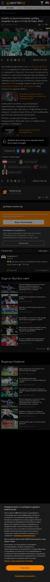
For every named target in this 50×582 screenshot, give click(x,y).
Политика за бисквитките (24, 535)
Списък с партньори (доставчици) (18, 561)
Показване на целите (25, 576)
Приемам (25, 568)
